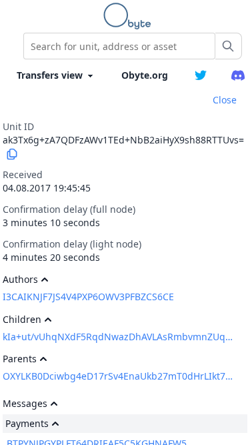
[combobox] (119, 46)
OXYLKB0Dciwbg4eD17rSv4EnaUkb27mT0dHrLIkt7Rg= (119, 376)
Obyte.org (144, 75)
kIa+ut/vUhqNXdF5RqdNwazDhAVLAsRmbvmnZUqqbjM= (119, 336)
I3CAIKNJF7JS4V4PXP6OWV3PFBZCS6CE (88, 296)
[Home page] (130, 16)
